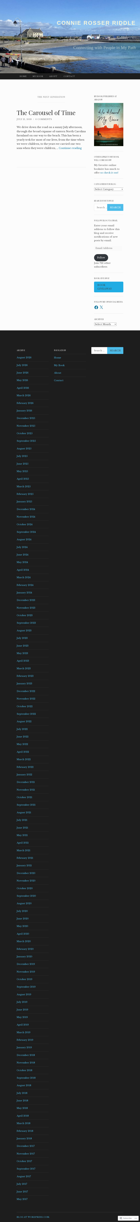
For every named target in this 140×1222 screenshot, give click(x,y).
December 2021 (26, 782)
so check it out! (109, 172)
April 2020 (23, 933)
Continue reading (70, 148)
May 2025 (22, 471)
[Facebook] (96, 307)
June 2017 (22, 1191)
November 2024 (26, 516)
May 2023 (22, 653)
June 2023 (22, 645)
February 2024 (25, 585)
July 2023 (22, 638)
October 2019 (24, 979)
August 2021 (24, 812)
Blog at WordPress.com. (33, 1217)
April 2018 (23, 1115)
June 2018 (22, 1100)
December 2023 (26, 600)
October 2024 (24, 524)
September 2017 (26, 1168)
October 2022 (25, 706)
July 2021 (22, 820)
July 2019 (22, 1002)
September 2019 (26, 986)
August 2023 (24, 630)
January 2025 (24, 501)
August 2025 (24, 448)
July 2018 (22, 1093)
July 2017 (22, 1184)
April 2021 (23, 842)
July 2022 (22, 729)
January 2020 (24, 956)
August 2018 (24, 1085)
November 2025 (26, 425)
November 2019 (26, 971)
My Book (38, 76)
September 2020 (26, 895)
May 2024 (22, 562)
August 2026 (24, 357)
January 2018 (24, 1138)
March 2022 (24, 759)
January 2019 (24, 1047)
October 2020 (25, 888)
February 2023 (25, 676)
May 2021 (22, 835)
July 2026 (22, 365)
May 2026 (22, 380)
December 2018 (26, 1055)
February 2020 (25, 949)
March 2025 (24, 486)
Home (23, 76)
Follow (101, 257)
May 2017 (22, 1199)
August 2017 (24, 1176)
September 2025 (26, 441)
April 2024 (23, 569)
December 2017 (26, 1146)
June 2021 (22, 827)
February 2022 (25, 767)
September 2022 (26, 714)
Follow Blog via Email (106, 220)
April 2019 (23, 1024)
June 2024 (22, 554)
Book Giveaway (104, 287)
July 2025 (22, 456)
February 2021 (25, 858)
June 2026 (22, 372)
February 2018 (25, 1131)
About (53, 76)
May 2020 (22, 926)
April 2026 (23, 388)
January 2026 (24, 410)
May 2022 (22, 744)
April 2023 (23, 660)
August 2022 (24, 721)
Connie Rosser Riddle (96, 23)
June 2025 (22, 463)
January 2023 (24, 683)
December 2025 (26, 418)
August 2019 (24, 994)
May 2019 (22, 1017)
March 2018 (23, 1123)
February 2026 (25, 403)
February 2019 (25, 1040)
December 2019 (26, 964)
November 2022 (26, 698)
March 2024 (23, 577)
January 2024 (24, 592)
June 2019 (22, 1009)
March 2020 (24, 941)
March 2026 (24, 395)
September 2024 (26, 532)
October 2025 (25, 433)
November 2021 (26, 789)
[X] (101, 307)
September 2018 (26, 1077)
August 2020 (24, 903)
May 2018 (22, 1108)
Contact (69, 76)
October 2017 (24, 1161)
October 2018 (24, 1070)
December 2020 (26, 873)
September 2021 (26, 804)
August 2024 (24, 539)
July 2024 (22, 547)
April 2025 (23, 478)
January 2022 (24, 774)
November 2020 (26, 880)
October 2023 (25, 615)
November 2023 (26, 607)
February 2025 (25, 494)
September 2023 (26, 622)
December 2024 (26, 509)
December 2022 (26, 691)
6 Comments (43, 119)
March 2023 (24, 668)
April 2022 (23, 751)
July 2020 (22, 911)
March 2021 (23, 850)
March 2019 (23, 1032)
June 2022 (22, 736)
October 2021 (24, 797)
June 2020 (23, 918)
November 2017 (26, 1153)
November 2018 (26, 1062)
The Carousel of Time (46, 112)
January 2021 (24, 865)
